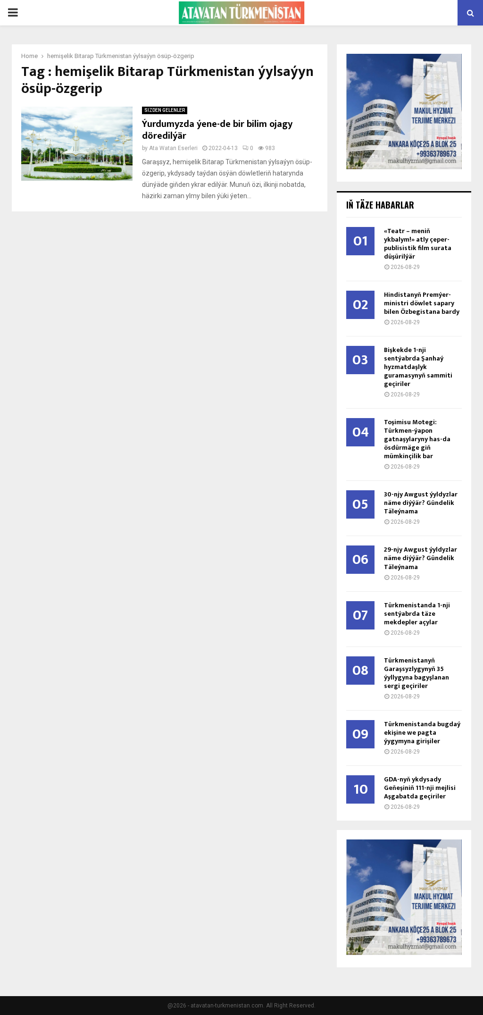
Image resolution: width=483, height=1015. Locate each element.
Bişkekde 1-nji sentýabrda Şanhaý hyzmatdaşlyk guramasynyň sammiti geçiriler (418, 366)
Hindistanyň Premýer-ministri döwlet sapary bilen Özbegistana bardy (421, 303)
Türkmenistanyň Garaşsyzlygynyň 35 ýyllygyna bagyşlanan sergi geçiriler (416, 673)
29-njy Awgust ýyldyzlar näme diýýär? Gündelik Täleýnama (420, 558)
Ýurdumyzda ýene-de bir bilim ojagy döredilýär (217, 130)
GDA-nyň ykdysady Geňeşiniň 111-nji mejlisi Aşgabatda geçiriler (420, 788)
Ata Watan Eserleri (173, 148)
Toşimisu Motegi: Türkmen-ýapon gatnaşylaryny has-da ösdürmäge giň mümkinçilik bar (417, 439)
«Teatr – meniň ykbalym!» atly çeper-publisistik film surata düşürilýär (417, 244)
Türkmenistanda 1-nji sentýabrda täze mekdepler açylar (417, 614)
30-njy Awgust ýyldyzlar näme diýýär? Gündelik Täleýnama (421, 503)
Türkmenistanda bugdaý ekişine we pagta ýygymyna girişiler (422, 733)
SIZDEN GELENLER (164, 110)
